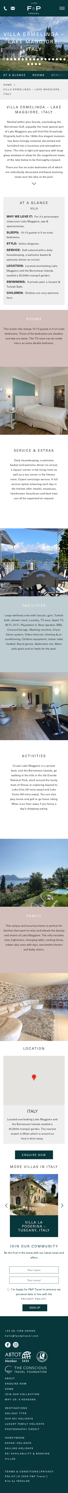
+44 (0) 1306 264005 (5, 8)
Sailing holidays (19, 1448)
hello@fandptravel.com (22, 1335)
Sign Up (34, 1307)
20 (36, 64)
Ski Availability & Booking (27, 1453)
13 (49, 59)
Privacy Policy (33, 1298)
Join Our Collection (22, 1394)
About (10, 1378)
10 (38, 59)
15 (57, 59)
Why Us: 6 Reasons (20, 1399)
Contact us (13, 8)
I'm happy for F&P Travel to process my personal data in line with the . (36, 1294)
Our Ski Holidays (19, 1418)
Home (9, 1389)
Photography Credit (22, 1429)
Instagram (15, 1345)
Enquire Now (34, 1155)
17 (64, 59)
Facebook (8, 1345)
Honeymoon (15, 1437)
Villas (10, 1459)
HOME (7, 84)
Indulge (23, 1481)
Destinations (16, 1408)
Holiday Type (16, 1413)
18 (28, 64)
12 (45, 59)
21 (40, 64)
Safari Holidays (18, 1443)
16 (61, 59)
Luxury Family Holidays (25, 1424)
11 (42, 59)
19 (32, 64)
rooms (39, 75)
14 (53, 59)
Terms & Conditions (22, 1471)
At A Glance (14, 75)
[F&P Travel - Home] (33, 8)
